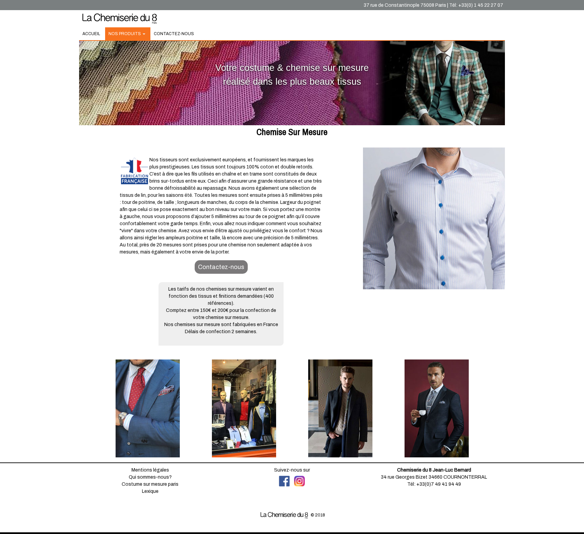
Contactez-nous (174, 33)
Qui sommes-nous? (150, 477)
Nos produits (125, 33)
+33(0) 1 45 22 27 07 (480, 5)
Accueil (91, 33)
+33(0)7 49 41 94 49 (438, 484)
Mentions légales (150, 470)
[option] (147, 408)
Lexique (150, 491)
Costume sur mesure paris (150, 484)
